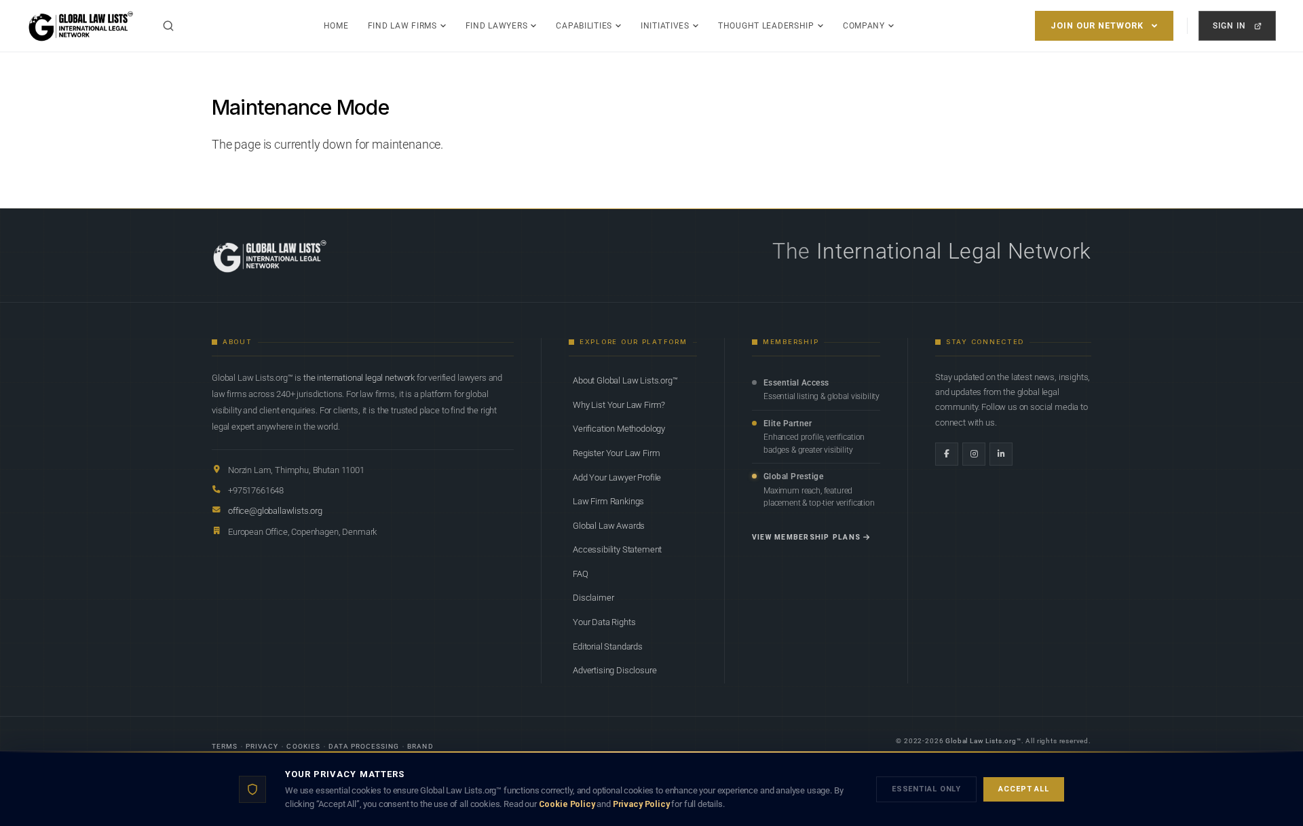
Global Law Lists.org (981, 740)
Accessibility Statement (617, 549)
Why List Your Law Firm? (619, 405)
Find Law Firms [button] (402, 26)
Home (336, 26)
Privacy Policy (641, 804)
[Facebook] (946, 454)
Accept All (1023, 789)
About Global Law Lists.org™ (625, 380)
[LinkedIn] (1001, 454)
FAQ (580, 574)
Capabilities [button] (584, 26)
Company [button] (864, 26)
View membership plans (806, 537)
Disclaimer (593, 598)
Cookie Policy (567, 804)
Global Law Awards (609, 526)
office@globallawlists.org (275, 511)
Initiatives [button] (665, 26)
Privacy (262, 746)
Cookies (303, 746)
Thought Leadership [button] (766, 26)
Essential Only (926, 789)
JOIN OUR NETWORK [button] (1097, 25)
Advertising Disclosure (614, 670)
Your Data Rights (604, 622)
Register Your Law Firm (616, 453)
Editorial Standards (608, 646)
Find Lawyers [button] (497, 26)
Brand (420, 746)
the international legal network (359, 378)
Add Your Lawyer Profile (617, 477)
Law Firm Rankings (608, 501)
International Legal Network (953, 251)
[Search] (168, 26)
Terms (225, 746)
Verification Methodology (619, 429)
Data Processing (364, 746)
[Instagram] (973, 454)
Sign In (1229, 25)
